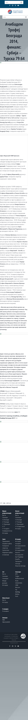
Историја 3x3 (19, 555)
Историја (5, 533)
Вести (4, 515)
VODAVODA (18, 583)
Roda (16, 581)
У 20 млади (5, 520)
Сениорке (18, 517)
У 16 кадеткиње (20, 526)
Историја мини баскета (19, 551)
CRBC (16, 585)
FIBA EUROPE (6, 622)
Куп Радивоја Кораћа (19, 558)
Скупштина (5, 550)
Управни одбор (7, 543)
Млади (4, 581)
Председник (6, 541)
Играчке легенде (20, 566)
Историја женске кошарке (20, 547)
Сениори (5, 517)
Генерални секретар (5, 547)
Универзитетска (7, 531)
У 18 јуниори (6, 524)
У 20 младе (18, 520)
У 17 (3, 526)
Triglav (17, 576)
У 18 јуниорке (19, 524)
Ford (16, 596)
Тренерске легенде (18, 562)
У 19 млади (5, 522)
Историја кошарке (18, 542)
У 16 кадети (5, 528)
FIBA (3, 620)
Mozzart (17, 587)
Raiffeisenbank (19, 578)
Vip (16, 589)
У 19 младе (18, 522)
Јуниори (4, 583)
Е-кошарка (5, 611)
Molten (17, 594)
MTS (16, 574)
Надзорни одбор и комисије (7, 554)
